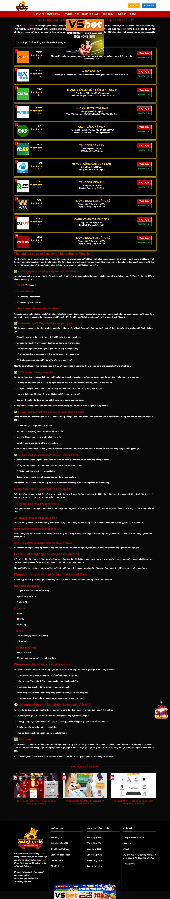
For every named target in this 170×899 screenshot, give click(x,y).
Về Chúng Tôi (56, 837)
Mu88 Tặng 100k (94, 860)
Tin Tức (133, 14)
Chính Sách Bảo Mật (60, 843)
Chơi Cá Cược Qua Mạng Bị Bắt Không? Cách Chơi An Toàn (85, 802)
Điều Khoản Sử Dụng (60, 849)
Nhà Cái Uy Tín (38, 14)
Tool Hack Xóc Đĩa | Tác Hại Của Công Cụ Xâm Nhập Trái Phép (36, 802)
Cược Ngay (144, 53)
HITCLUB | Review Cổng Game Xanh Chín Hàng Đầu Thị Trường (133, 802)
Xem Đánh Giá (144, 57)
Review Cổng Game (90, 14)
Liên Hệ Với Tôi (57, 860)
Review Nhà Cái (53, 14)
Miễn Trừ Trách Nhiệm (61, 855)
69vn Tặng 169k (94, 849)
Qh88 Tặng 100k (94, 855)
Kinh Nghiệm (108, 14)
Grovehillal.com (21, 853)
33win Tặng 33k (94, 843)
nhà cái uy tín (28, 25)
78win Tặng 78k (94, 837)
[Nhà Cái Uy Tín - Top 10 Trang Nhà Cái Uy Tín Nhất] (25, 5)
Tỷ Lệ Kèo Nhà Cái (72, 14)
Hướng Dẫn (122, 14)
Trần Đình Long (57, 866)
